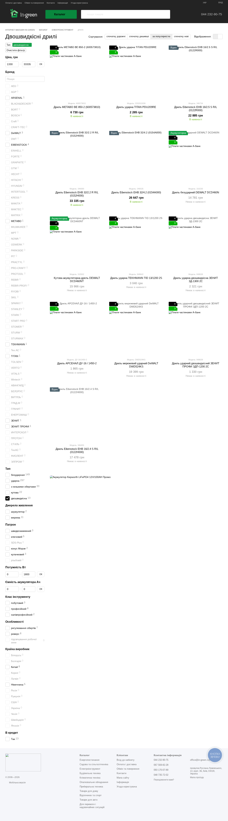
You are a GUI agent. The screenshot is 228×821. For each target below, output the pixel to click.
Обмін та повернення (34, 3)
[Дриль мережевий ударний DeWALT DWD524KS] (136, 328)
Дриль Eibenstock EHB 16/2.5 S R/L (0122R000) (195, 108)
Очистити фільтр (16, 50)
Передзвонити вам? (164, 779)
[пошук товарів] (84, 14)
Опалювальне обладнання (94, 782)
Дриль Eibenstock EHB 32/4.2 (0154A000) (136, 192)
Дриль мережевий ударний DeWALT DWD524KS (136, 365)
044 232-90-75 (211, 14)
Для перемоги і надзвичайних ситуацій (92, 806)
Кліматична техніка (90, 777)
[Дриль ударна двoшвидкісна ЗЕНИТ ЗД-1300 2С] (196, 243)
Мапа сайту (123, 777)
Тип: (9, 45)
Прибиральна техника (91, 786)
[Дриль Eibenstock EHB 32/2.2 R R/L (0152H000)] (77, 157)
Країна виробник (17, 648)
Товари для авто (88, 799)
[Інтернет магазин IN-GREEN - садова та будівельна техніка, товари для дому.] (23, 762)
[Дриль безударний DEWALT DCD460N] (196, 157)
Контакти (51, 3)
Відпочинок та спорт (91, 795)
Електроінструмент (90, 768)
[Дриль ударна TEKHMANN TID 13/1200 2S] (136, 243)
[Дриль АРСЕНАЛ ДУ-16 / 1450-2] (77, 328)
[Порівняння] (189, 14)
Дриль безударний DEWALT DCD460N (195, 192)
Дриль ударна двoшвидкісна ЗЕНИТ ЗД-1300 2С (195, 279)
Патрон (10, 524)
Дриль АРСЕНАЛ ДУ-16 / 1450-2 (77, 363)
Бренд (9, 71)
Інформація (63, 3)
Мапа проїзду (197, 777)
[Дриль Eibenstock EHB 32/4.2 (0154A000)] (136, 157)
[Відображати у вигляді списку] (220, 36)
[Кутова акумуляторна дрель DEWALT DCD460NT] (77, 243)
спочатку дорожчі (116, 36)
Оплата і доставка (13, 3)
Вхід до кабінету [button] (125, 760)
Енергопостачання (89, 760)
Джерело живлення (19, 505)
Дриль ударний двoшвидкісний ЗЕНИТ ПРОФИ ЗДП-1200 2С (195, 365)
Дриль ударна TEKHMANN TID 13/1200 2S (136, 277)
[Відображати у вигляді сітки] (215, 36)
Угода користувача (79, 3)
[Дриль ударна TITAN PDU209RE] (136, 72)
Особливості (14, 621)
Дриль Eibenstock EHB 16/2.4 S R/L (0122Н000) (77, 450)
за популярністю (161, 36)
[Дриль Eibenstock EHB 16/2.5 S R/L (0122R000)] (196, 72)
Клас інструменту (17, 596)
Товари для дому (89, 791)
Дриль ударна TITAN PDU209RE (136, 106)
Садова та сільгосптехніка (94, 764)
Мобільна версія (17, 782)
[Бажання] (179, 14)
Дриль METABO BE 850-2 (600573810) (77, 106)
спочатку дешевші (139, 36)
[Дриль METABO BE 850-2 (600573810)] (77, 72)
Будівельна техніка (90, 773)
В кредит (11, 732)
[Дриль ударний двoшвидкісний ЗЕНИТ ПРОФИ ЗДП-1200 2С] (196, 328)
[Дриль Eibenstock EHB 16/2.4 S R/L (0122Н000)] (77, 414)
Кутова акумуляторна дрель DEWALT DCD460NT (77, 279)
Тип (8, 468)
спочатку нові (181, 36)
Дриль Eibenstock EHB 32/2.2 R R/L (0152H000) (76, 194)
